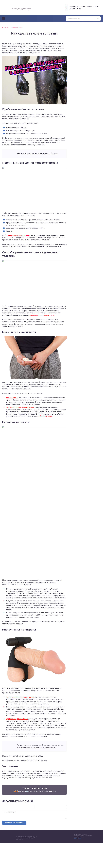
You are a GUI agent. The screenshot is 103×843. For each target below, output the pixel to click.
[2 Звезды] (15, 791)
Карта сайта (77, 838)
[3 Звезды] (17, 791)
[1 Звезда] (14, 791)
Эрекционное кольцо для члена (20, 697)
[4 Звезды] (22, 791)
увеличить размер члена (18, 235)
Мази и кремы (12, 398)
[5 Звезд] (29, 791)
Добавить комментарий (14, 823)
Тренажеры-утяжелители (17, 719)
